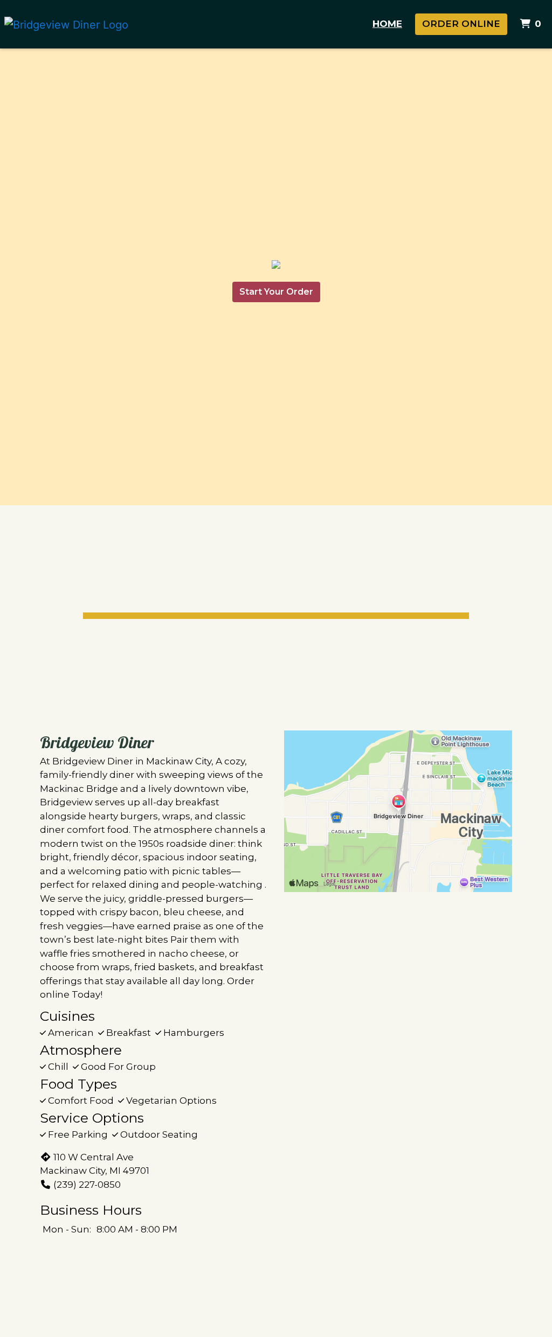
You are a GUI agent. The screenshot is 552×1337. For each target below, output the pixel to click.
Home (387, 23)
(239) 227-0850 (87, 1184)
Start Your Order (276, 292)
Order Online (461, 23)
